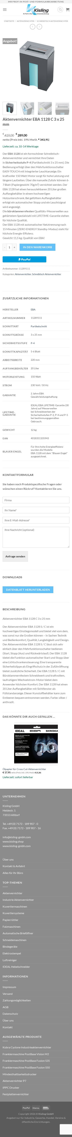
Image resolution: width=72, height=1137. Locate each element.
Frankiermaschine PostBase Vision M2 (26, 1054)
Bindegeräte (10, 946)
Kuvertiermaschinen (15, 906)
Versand (8, 993)
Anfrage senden (15, 556)
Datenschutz (10, 1013)
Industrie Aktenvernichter (18, 899)
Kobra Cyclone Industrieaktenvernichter (27, 1047)
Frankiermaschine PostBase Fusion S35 (26, 1060)
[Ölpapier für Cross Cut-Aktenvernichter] (36, 744)
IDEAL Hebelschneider (16, 966)
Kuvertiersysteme (13, 913)
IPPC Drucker (11, 1087)
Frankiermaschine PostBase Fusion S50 (26, 1067)
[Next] (63, 65)
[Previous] (8, 65)
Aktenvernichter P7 (14, 1080)
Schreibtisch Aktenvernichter (52, 21)
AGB (5, 1007)
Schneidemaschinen (14, 940)
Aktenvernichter (25, 21)
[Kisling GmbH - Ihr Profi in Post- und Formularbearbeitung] (36, 9)
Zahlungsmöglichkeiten (17, 1000)
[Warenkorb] (67, 9)
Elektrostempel (12, 953)
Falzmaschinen (11, 926)
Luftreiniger (10, 960)
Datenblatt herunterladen (28, 589)
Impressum (9, 987)
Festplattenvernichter (16, 1094)
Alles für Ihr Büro (13, 872)
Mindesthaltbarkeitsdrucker (20, 1074)
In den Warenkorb (37, 247)
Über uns (8, 859)
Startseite (9, 21)
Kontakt (8, 1027)
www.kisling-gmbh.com (17, 846)
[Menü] (5, 9)
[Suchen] (60, 9)
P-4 (33, 343)
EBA (33, 309)
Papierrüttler (10, 919)
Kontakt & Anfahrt (14, 866)
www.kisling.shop (13, 841)
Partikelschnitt (39, 326)
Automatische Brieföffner (18, 933)
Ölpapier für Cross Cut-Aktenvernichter (24, 769)
